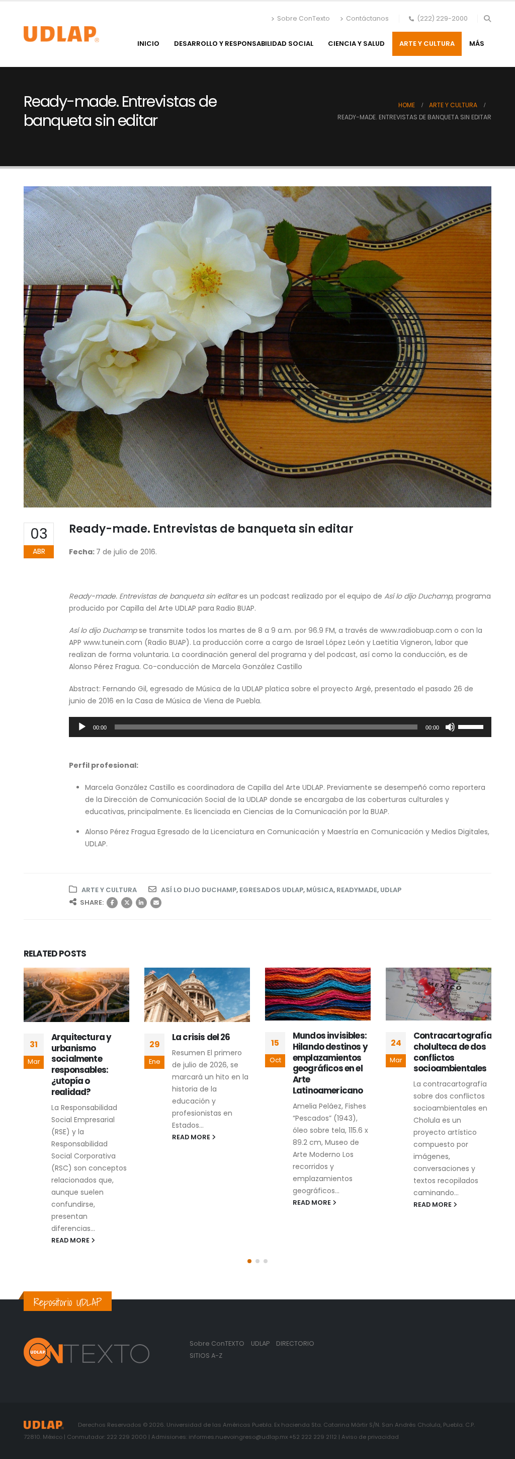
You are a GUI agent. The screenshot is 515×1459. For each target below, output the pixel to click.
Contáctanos (367, 18)
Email (155, 902)
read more (71, 1137)
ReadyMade (356, 890)
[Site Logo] (61, 34)
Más (476, 43)
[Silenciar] (450, 727)
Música (319, 890)
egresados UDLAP (271, 890)
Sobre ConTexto (303, 18)
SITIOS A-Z (206, 1355)
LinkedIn (141, 902)
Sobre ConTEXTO (217, 1343)
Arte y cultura (427, 43)
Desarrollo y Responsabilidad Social (243, 43)
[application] (280, 727)
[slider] (472, 726)
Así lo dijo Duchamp (198, 890)
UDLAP (390, 890)
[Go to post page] (76, 995)
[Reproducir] (82, 727)
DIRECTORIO (295, 1343)
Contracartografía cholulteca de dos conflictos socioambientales (332, 1052)
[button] (487, 19)
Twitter (126, 902)
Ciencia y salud (356, 43)
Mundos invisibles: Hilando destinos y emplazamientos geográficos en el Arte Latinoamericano (209, 1063)
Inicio (148, 43)
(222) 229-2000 (442, 18)
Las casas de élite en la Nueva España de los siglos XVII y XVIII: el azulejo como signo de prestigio (452, 1063)
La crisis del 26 (80, 1037)
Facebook (112, 902)
